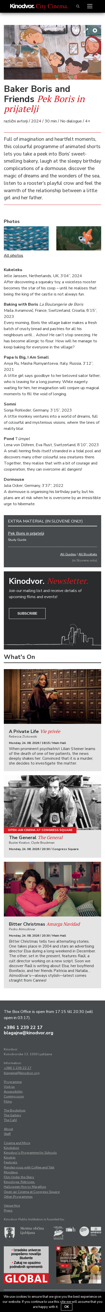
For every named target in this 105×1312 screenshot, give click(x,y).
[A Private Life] (52, 696)
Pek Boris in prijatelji (26, 533)
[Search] (78, 6)
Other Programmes (18, 1196)
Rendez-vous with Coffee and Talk (29, 1167)
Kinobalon (11, 1148)
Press (8, 1210)
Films (8, 1101)
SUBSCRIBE (27, 613)
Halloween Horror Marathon (25, 1186)
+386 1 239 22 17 (23, 1027)
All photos (13, 255)
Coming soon (14, 1096)
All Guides (68, 554)
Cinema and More (17, 1143)
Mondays (11, 1172)
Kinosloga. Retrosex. (19, 1182)
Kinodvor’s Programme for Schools (30, 1152)
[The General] (52, 802)
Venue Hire (12, 1205)
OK (66, 1307)
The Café (10, 1120)
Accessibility (13, 1091)
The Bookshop (14, 1110)
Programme (13, 1082)
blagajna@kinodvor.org (28, 1033)
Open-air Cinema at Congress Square (40, 830)
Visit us (9, 1086)
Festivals (10, 1162)
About (8, 1129)
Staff (7, 1134)
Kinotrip (10, 1157)
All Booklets (87, 554)
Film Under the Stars (19, 1177)
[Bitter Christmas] (52, 889)
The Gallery (12, 1115)
